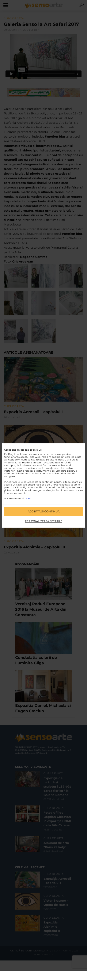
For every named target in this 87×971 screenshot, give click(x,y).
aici (28, 498)
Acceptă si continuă (44, 511)
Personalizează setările (43, 521)
